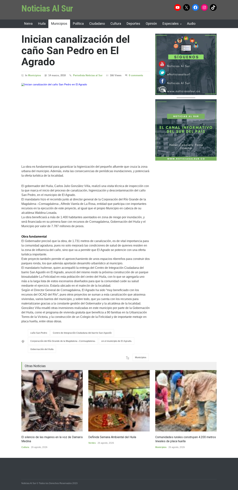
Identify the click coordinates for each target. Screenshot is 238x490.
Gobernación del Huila (42, 349)
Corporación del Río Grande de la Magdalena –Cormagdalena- (63, 341)
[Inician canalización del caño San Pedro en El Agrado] (85, 119)
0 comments (136, 75)
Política (78, 23)
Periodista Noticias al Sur (87, 75)
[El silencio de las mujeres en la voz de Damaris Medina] (52, 400)
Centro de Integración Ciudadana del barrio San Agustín (82, 333)
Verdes (92, 443)
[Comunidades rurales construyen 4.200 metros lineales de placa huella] (186, 400)
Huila (42, 23)
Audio (191, 23)
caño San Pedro (38, 333)
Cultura (115, 23)
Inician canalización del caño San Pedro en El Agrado (75, 50)
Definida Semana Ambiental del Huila (112, 437)
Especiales (171, 23)
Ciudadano (97, 23)
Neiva (28, 23)
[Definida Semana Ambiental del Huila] (119, 400)
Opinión (151, 23)
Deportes (133, 23)
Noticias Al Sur (47, 8)
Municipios (59, 23)
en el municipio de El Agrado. (116, 341)
